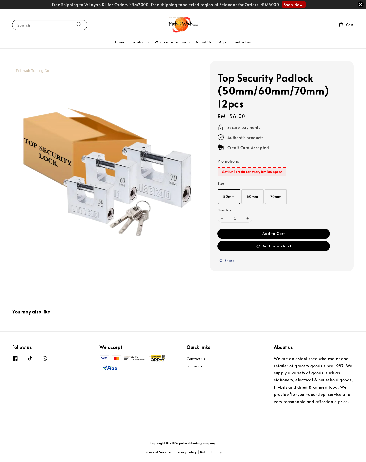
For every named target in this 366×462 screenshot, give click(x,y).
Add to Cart (273, 233)
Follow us (194, 366)
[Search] (79, 25)
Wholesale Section (170, 42)
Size (221, 183)
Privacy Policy (186, 452)
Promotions (228, 161)
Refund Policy (211, 452)
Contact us (242, 42)
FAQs (221, 42)
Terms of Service (157, 452)
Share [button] (229, 260)
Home (119, 42)
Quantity (224, 210)
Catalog (138, 42)
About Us (203, 42)
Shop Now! (294, 4)
